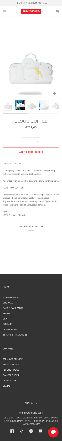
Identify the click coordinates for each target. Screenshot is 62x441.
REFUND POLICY (11, 370)
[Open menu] (8, 11)
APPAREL (7, 313)
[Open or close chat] (53, 432)
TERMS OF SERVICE (13, 359)
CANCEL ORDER (11, 375)
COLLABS (7, 324)
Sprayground (29, 413)
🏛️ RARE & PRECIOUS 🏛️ (15, 334)
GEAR (5, 318)
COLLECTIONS (10, 329)
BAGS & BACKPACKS (13, 308)
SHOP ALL (8, 302)
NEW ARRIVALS (10, 297)
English (30, 403)
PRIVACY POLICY (11, 364)
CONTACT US (9, 380)
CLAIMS (7, 386)
